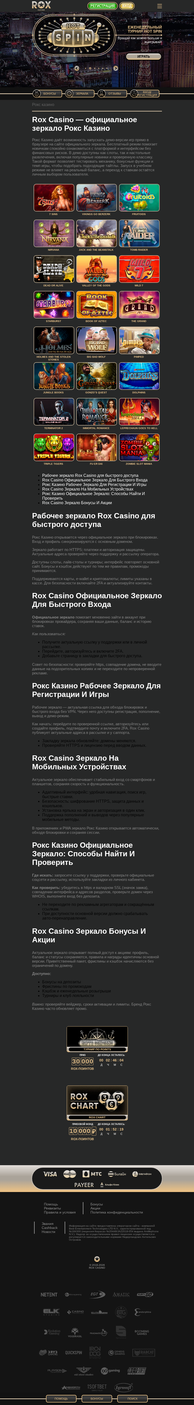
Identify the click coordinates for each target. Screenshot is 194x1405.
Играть (143, 56)
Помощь (51, 1204)
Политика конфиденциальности (116, 1212)
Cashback (50, 1228)
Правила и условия (60, 1212)
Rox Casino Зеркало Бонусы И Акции (77, 503)
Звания (48, 1224)
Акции (95, 1208)
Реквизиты (52, 1208)
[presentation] (76, 68)
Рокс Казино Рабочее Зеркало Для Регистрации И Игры (94, 484)
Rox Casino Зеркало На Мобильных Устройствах (87, 489)
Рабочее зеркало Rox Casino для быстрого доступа (90, 475)
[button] (85, 68)
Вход (127, 6)
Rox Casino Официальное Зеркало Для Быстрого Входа (95, 480)
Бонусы (96, 1204)
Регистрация (102, 6)
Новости (48, 1232)
